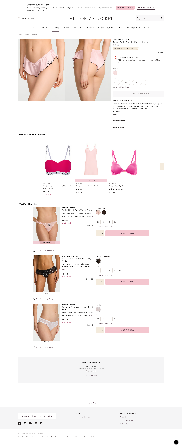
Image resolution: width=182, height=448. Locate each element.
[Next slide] (162, 166)
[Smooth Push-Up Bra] (124, 160)
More (115, 114)
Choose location (125, 7)
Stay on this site (146, 7)
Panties (33, 34)
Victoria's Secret (23, 34)
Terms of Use (21, 436)
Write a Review (91, 375)
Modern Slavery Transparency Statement (62, 436)
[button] (41, 70)
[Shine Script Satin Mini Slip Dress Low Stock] (91, 160)
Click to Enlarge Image (45, 250)
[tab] (45, 293)
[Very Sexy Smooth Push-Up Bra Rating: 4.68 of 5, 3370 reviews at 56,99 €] (124, 188)
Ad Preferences (78, 436)
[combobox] (150, 18)
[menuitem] (35, 29)
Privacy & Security (31, 436)
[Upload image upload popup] (161, 18)
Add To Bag (127, 233)
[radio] (115, 71)
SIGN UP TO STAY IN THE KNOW (37, 416)
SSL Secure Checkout (90, 436)
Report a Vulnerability (43, 436)
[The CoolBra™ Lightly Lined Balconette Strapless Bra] (58, 160)
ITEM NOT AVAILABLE (139, 94)
